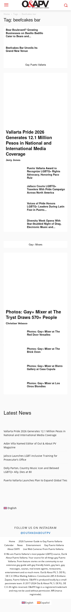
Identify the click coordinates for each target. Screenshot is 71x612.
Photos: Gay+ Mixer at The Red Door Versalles (43, 333)
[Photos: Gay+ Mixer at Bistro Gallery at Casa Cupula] (13, 368)
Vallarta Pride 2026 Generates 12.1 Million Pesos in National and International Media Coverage (29, 143)
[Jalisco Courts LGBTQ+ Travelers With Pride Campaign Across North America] (13, 188)
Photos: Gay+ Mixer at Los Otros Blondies (43, 384)
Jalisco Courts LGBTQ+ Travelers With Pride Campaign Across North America (46, 189)
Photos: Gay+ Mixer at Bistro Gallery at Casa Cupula (45, 367)
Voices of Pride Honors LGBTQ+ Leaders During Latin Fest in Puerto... (45, 206)
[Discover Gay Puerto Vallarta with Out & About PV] (35, 4)
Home (7, 14)
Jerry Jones (13, 160)
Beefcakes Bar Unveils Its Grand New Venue (22, 49)
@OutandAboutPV (36, 533)
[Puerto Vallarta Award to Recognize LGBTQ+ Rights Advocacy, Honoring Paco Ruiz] (13, 170)
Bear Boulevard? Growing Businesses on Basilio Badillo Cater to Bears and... (24, 33)
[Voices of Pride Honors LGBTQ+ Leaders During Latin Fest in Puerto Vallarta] (13, 206)
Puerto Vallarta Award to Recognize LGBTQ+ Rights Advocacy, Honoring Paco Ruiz (43, 173)
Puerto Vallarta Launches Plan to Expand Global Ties (35, 480)
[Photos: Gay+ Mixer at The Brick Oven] (13, 351)
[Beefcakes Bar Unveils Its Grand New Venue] (58, 50)
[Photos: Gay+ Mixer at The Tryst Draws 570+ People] (35, 280)
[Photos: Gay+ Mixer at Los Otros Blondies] (13, 385)
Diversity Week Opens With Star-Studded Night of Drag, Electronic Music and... (44, 224)
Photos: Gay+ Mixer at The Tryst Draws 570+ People (33, 314)
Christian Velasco (16, 323)
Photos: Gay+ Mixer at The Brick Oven (43, 350)
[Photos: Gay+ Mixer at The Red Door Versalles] (13, 334)
